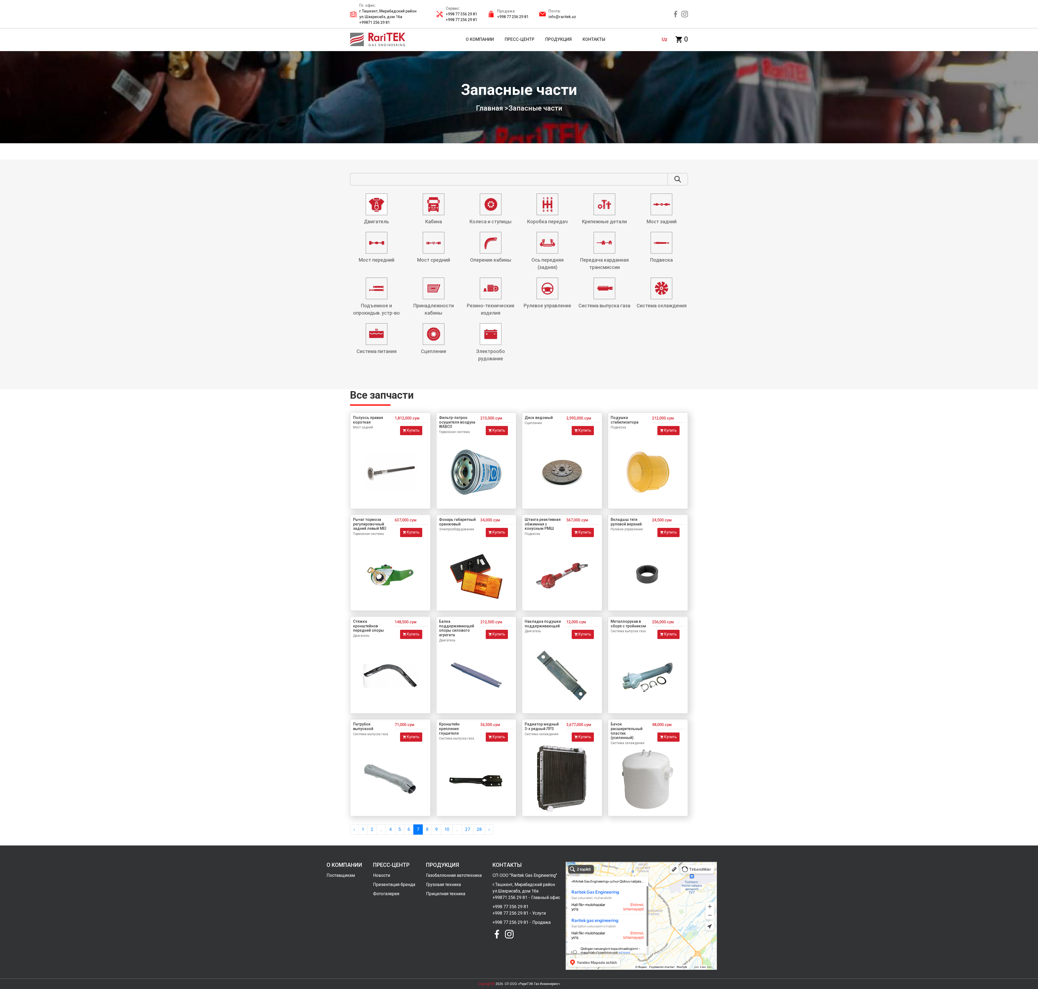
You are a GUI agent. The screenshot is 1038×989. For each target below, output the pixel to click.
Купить (413, 430)
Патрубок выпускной (363, 726)
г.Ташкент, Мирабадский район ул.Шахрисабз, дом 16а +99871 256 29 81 (388, 17)
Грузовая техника (443, 884)
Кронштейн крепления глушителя (449, 728)
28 (479, 829)
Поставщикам (341, 875)
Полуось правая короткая (368, 419)
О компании (480, 39)
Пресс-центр (519, 39)
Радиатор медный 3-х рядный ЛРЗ (542, 726)
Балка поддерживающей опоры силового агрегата (456, 628)
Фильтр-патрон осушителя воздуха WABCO (457, 422)
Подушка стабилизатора (624, 419)
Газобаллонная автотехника (454, 875)
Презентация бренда (394, 884)
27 (467, 829)
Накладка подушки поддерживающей (543, 623)
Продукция (558, 39)
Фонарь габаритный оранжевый (457, 521)
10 (446, 829)
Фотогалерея (386, 893)
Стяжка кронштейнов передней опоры (368, 626)
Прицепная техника (445, 893)
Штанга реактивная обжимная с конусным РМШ (543, 524)
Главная (489, 108)
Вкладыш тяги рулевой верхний (626, 521)
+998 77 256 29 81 (512, 17)
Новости (381, 875)
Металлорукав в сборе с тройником (628, 623)
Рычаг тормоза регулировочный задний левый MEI (369, 524)
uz (664, 39)
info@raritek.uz (562, 17)
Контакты (594, 39)
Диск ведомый (539, 417)
